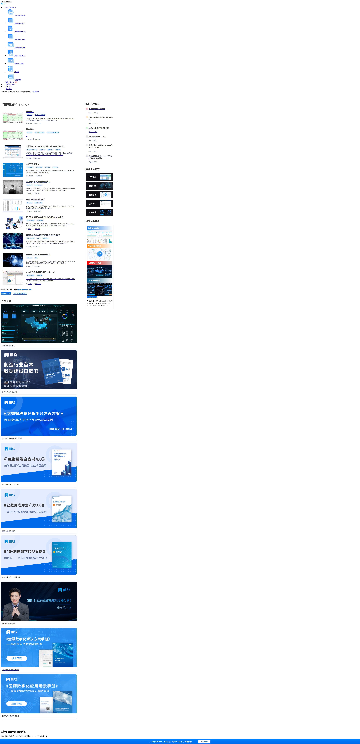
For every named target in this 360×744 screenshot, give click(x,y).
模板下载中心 (11, 82)
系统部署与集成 (19, 56)
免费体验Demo (6, 293)
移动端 (16, 72)
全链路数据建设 (19, 15)
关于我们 (9, 89)
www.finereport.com (24, 290)
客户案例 (9, 86)
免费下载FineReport (20, 293)
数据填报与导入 (19, 39)
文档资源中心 (10, 84)
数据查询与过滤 (19, 31)
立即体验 (204, 742)
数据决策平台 (19, 64)
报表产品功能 (10, 7)
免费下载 (36, 92)
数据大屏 (17, 80)
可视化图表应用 (19, 48)
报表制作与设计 (19, 23)
